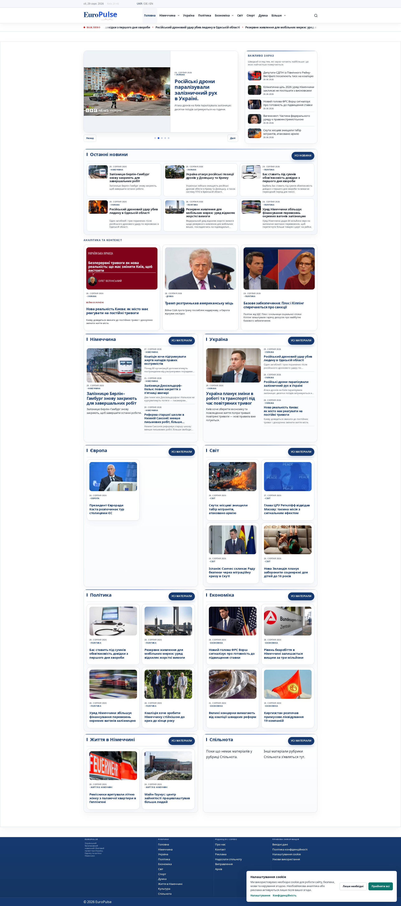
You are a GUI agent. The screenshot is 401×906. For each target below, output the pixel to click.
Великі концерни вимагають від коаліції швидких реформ (232, 715)
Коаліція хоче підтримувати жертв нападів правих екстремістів (165, 360)
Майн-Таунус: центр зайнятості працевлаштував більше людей (167, 798)
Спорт (251, 15)
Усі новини (302, 155)
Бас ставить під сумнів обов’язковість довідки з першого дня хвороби (281, 178)
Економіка (222, 15)
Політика (204, 15)
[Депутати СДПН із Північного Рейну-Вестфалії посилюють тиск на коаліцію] (254, 75)
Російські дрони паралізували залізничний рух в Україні (286, 383)
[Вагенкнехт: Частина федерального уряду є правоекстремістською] (254, 119)
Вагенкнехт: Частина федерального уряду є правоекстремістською (286, 117)
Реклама (220, 854)
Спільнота (164, 894)
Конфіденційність (284, 895)
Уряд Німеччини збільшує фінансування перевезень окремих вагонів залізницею (284, 213)
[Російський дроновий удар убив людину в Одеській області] (98, 207)
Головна (150, 15)
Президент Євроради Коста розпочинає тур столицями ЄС (106, 509)
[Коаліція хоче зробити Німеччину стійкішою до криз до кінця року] (127, 91)
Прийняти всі (381, 886)
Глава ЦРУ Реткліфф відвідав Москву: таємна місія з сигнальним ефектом (287, 509)
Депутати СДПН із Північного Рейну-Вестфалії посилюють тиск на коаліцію (288, 74)
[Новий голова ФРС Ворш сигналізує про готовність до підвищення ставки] (254, 104)
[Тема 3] (162, 138)
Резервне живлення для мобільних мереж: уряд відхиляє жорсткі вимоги (280, 27)
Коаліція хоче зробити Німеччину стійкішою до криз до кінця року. (203, 88)
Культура (164, 889)
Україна (188, 15)
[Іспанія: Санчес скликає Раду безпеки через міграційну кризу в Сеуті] (232, 539)
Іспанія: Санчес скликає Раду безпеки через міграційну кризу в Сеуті (232, 572)
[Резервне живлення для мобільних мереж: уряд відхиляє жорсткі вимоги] (174, 207)
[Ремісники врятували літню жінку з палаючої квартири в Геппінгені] (113, 765)
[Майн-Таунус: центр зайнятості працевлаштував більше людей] (168, 765)
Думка (263, 15)
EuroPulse (100, 15)
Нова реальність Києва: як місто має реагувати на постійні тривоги (117, 311)
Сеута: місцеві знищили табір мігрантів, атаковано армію (282, 132)
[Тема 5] (168, 138)
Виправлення (224, 864)
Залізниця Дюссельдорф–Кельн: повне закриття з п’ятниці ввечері (163, 389)
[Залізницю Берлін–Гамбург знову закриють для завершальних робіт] (98, 172)
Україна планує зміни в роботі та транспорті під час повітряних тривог (230, 398)
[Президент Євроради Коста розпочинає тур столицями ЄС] (113, 476)
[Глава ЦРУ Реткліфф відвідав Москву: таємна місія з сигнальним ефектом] (288, 476)
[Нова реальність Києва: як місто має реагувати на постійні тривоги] (121, 268)
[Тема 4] (165, 138)
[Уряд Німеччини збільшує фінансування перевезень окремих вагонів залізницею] (251, 207)
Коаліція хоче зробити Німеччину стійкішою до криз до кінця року (164, 717)
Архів (218, 869)
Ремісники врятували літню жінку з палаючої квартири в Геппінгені (112, 798)
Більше (277, 15)
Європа (95, 498)
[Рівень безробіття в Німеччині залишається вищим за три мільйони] (288, 621)
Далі (232, 138)
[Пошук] (315, 15)
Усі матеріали (181, 340)
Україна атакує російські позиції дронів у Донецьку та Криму (210, 176)
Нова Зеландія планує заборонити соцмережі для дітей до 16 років (286, 572)
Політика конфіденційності (289, 849)
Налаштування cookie (286, 854)
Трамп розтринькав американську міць (199, 303)
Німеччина (167, 15)
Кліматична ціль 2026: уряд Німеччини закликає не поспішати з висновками (288, 88)
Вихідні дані (280, 844)
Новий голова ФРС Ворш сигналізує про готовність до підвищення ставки (287, 103)
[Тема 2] (158, 138)
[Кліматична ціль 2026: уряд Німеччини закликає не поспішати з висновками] (254, 90)
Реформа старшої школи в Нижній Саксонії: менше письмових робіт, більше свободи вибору (164, 420)
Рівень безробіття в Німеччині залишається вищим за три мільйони (283, 653)
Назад (90, 138)
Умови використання (286, 859)
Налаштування (260, 895)
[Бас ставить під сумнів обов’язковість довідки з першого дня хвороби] (251, 172)
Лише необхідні (353, 886)
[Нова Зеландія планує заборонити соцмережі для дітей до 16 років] (288, 539)
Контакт (220, 849)
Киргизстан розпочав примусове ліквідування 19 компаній (283, 717)
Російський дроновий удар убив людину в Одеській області (180, 27)
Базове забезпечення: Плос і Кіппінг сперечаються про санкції (274, 305)
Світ (240, 15)
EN (151, 3)
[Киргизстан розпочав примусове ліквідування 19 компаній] (288, 684)
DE (146, 3)
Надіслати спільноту (228, 859)
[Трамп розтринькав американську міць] (200, 268)
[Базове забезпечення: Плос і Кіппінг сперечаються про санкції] (279, 268)
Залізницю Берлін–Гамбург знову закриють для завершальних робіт (129, 178)
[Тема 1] (155, 138)
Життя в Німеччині (101, 787)
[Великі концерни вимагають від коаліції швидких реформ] (232, 684)
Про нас (220, 844)
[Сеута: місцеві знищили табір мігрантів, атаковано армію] (254, 133)
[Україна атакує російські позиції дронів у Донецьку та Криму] (174, 172)
